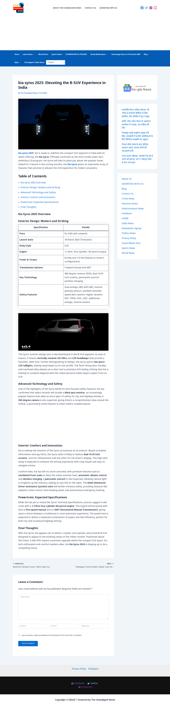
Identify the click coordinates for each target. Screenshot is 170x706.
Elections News (130, 203)
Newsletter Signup (131, 228)
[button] (34, 54)
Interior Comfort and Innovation (38, 197)
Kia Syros (72, 164)
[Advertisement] (85, 33)
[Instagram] (151, 8)
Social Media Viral (131, 243)
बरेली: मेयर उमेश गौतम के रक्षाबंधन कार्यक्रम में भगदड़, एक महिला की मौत (136, 124)
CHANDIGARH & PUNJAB (76, 54)
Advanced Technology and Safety (38, 192)
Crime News (128, 198)
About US (127, 179)
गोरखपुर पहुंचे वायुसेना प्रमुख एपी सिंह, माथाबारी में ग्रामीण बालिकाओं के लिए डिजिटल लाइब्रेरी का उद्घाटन (137, 136)
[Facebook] (142, 8)
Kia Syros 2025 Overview (33, 182)
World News (43, 54)
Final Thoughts (28, 207)
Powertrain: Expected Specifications (40, 202)
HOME (125, 218)
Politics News (129, 233)
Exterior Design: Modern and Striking (40, 187)
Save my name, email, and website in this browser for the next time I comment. (52, 635)
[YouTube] (155, 8)
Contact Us (127, 193)
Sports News (57, 54)
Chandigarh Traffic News (34, 62)
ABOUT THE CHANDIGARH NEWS (67, 8)
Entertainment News (133, 208)
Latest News (28, 54)
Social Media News (98, 54)
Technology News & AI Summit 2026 (125, 54)
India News (128, 223)
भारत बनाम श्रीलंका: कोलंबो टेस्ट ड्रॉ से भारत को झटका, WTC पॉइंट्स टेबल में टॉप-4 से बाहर (137, 159)
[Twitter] (146, 8)
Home (16, 54)
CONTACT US (90, 8)
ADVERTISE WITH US (108, 8)
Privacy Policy (129, 238)
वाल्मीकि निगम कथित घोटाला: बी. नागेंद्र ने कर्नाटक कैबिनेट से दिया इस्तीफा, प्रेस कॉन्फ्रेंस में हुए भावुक (136, 113)
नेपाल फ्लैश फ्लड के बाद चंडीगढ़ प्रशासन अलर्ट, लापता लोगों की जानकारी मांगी (135, 148)
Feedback (127, 213)
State (16, 62)
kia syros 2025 (26, 153)
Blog (146, 54)
